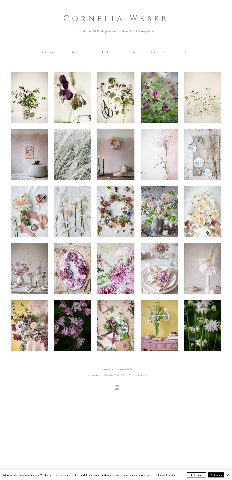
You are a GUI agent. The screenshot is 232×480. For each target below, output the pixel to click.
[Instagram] (117, 388)
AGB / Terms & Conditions (137, 375)
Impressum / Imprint (94, 375)
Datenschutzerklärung (166, 475)
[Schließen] (228, 474)
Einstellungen (196, 475)
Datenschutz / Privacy (112, 375)
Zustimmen (216, 475)
